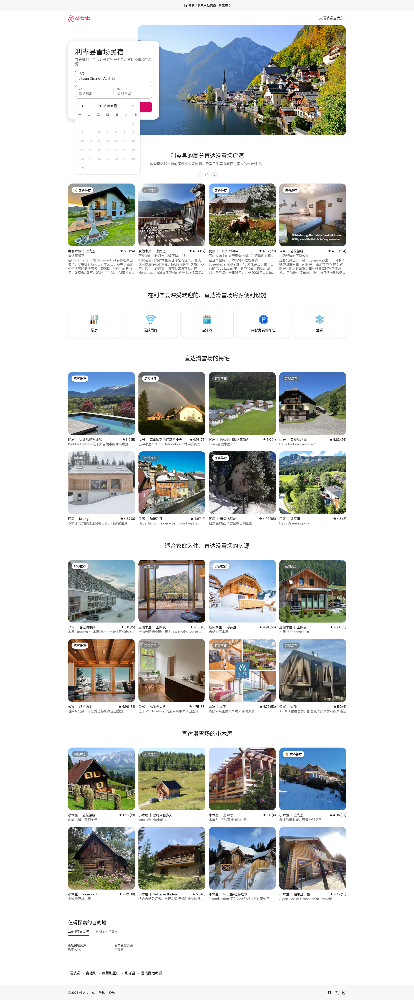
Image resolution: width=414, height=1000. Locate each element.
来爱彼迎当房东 (331, 18)
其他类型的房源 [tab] (78, 932)
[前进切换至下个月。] (132, 106)
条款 (112, 993)
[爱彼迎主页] (79, 18)
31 (82, 168)
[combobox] (114, 78)
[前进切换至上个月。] (82, 106)
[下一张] (214, 174)
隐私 (102, 993)
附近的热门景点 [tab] (107, 932)
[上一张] (199, 174)
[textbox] (94, 93)
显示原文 (225, 6)
